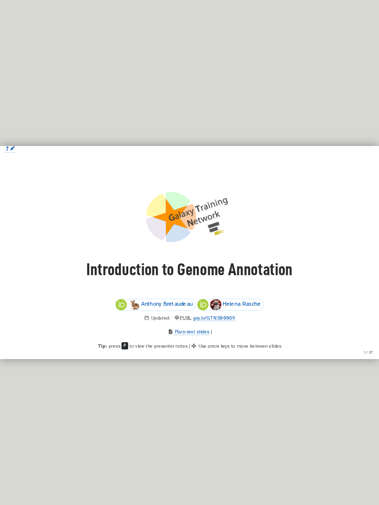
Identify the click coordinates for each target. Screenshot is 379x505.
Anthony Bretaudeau (166, 304)
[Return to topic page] (7, 149)
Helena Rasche (242, 304)
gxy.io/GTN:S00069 (214, 318)
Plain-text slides (191, 331)
